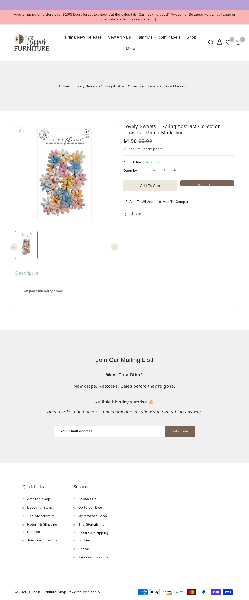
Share (136, 213)
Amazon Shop (38, 499)
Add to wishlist (142, 202)
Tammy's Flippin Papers (159, 37)
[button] (210, 42)
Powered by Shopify (83, 592)
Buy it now (207, 185)
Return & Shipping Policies (42, 528)
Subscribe (180, 431)
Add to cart (150, 186)
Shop (191, 37)
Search (84, 549)
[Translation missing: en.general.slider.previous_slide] (14, 247)
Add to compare (177, 202)
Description (27, 273)
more (130, 48)
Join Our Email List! (43, 540)
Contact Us (87, 499)
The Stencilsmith (41, 516)
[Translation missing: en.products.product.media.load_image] (26, 245)
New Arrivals (119, 37)
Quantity (130, 170)
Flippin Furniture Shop (47, 592)
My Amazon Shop (92, 516)
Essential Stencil (40, 507)
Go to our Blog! (91, 507)
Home (64, 86)
